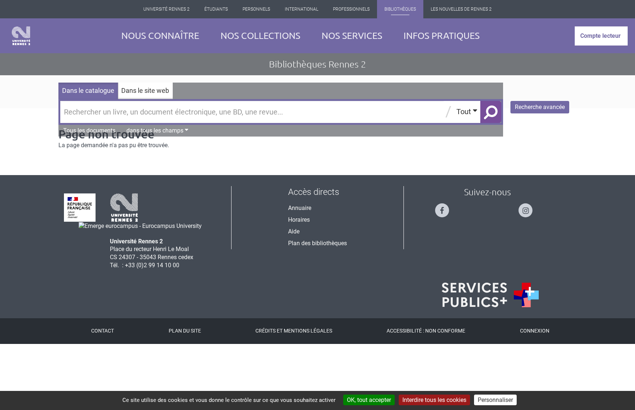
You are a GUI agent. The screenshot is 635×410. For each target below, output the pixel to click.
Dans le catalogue (88, 90)
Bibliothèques (400, 9)
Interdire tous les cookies (434, 399)
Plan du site (185, 331)
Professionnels (351, 9)
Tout (464, 111)
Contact (102, 331)
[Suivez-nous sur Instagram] (529, 207)
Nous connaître (160, 35)
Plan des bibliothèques (317, 243)
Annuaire (299, 207)
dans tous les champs (155, 130)
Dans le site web (145, 90)
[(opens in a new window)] (140, 225)
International (301, 9)
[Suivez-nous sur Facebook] (445, 207)
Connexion (534, 331)
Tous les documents (89, 130)
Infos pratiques (441, 35)
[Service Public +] (490, 295)
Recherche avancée (540, 107)
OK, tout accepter (369, 399)
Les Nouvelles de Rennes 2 (461, 9)
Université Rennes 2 (166, 9)
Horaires (299, 219)
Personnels (256, 9)
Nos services (352, 35)
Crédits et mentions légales (293, 331)
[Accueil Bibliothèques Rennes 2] (21, 35)
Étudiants (216, 9)
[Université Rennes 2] (124, 207)
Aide (293, 231)
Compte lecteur (600, 35)
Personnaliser (495, 399)
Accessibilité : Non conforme (426, 331)
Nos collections (260, 35)
